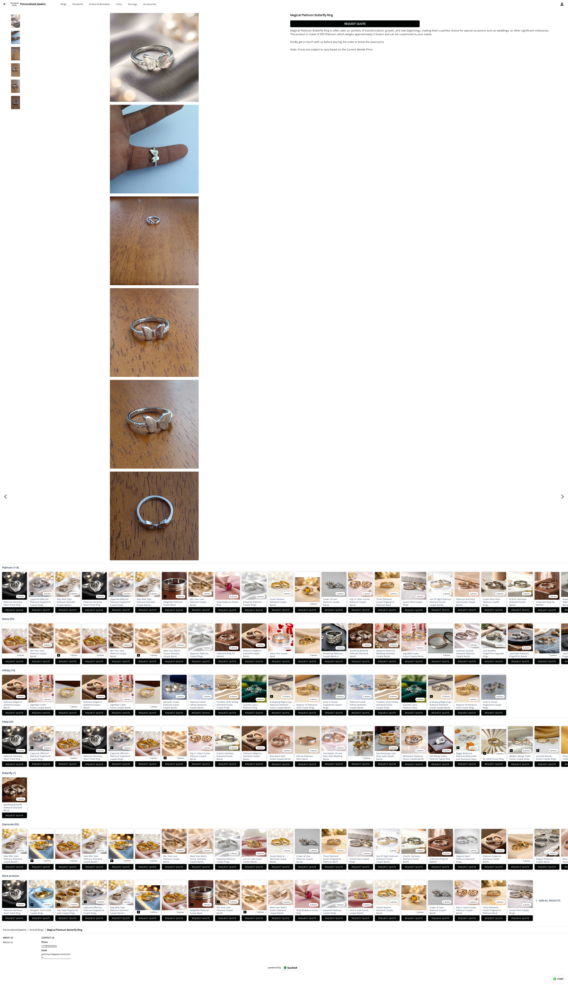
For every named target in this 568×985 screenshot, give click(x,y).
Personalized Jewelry (33, 4)
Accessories (149, 4)
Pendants (77, 4)
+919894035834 (49, 945)
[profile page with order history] (562, 4)
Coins (119, 4)
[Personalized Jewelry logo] (14, 4)
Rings (63, 4)
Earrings (132, 4)
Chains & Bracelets (99, 4)
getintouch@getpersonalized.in (56, 956)
